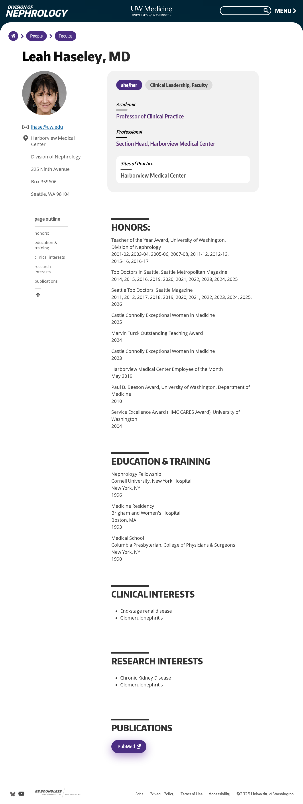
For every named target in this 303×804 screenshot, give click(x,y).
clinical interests (50, 257)
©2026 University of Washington (265, 794)
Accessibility (221, 792)
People (36, 36)
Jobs (140, 792)
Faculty (65, 36)
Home (12, 39)
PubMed (132, 748)
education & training (46, 245)
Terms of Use (193, 792)
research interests (43, 269)
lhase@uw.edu (47, 127)
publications (46, 281)
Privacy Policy (163, 792)
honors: (42, 233)
